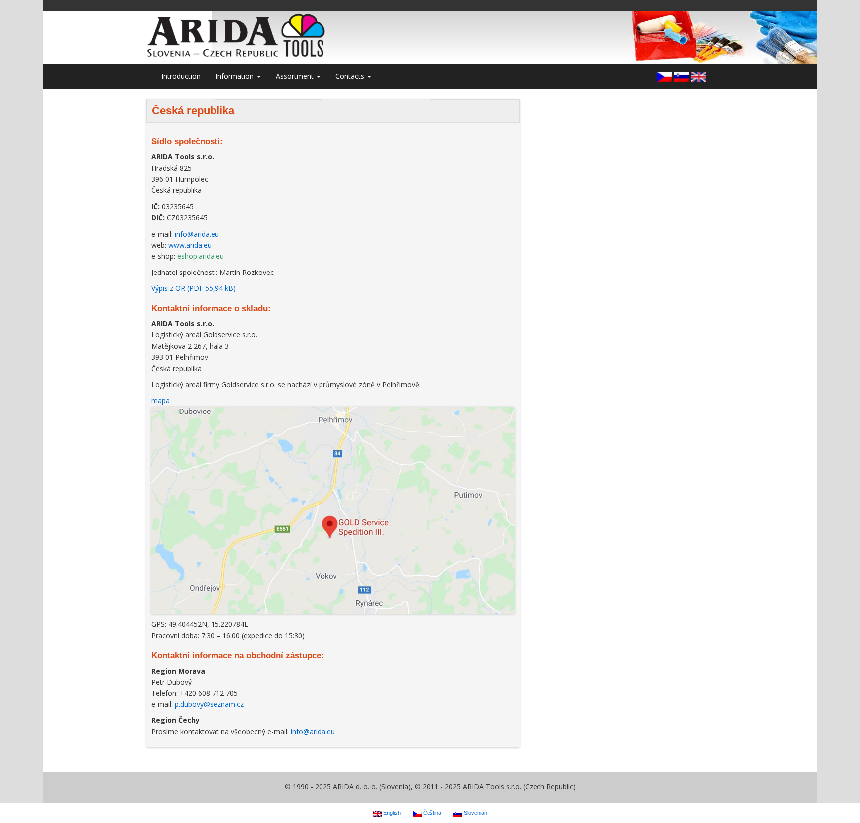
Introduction (181, 76)
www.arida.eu (190, 245)
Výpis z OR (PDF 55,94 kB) (193, 288)
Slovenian (474, 813)
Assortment (296, 76)
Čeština (431, 813)
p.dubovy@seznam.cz (209, 704)
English (391, 813)
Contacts (350, 76)
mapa (160, 400)
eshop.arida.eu (200, 256)
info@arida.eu (197, 234)
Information (235, 76)
